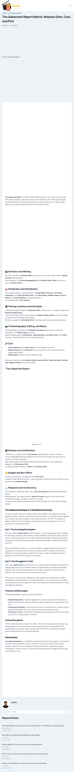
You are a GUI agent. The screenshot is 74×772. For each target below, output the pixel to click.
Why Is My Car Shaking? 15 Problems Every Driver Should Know (25, 754)
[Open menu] (70, 5)
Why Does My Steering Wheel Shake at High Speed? (21, 735)
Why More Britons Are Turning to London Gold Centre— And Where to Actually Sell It (33, 726)
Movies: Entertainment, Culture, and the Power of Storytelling (24, 763)
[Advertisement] (37, 42)
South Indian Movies (14, 13)
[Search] (69, 712)
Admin (6, 25)
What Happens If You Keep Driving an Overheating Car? (22, 744)
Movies (4, 13)
